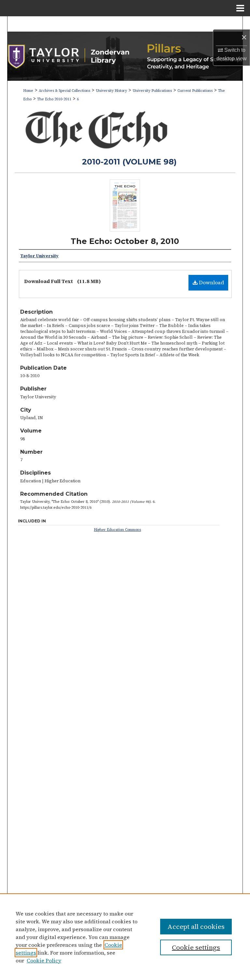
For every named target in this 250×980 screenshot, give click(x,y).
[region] (125, 936)
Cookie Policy (44, 960)
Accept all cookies (196, 926)
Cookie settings (196, 947)
